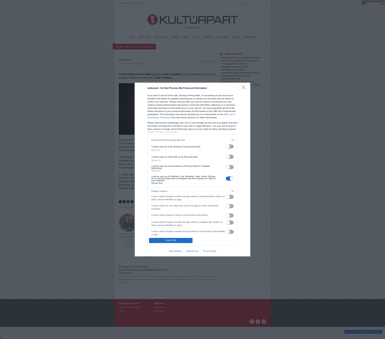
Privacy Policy (209, 251)
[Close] (244, 88)
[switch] (230, 146)
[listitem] (192, 139)
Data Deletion (175, 251)
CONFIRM (170, 240)
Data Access (192, 251)
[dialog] (192, 169)
